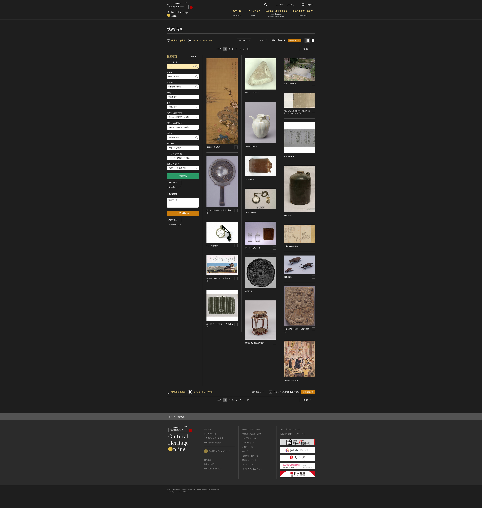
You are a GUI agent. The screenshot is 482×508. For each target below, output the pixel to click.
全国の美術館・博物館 (302, 13)
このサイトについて (285, 5)
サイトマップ (247, 465)
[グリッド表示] (307, 40)
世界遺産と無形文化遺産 (276, 13)
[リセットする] (193, 66)
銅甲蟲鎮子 (288, 277)
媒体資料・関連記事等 (251, 429)
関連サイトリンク (249, 460)
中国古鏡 (248, 291)
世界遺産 (207, 460)
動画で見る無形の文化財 (213, 469)
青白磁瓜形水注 (251, 146)
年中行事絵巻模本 (291, 246)
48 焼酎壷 (287, 215)
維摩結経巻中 (289, 156)
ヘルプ (245, 451)
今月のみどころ (248, 443)
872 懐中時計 (212, 246)
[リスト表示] (312, 40)
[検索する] (196, 66)
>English (309, 5)
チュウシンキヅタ (252, 93)
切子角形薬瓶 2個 (252, 248)
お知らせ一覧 (247, 447)
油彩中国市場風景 (291, 380)
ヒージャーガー (290, 84)
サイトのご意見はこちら (252, 469)
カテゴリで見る (253, 13)
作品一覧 (237, 13)
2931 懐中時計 (251, 212)
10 (248, 49)
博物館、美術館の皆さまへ (252, 434)
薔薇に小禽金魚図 (213, 147)
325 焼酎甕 (249, 179)
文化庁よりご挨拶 (249, 438)
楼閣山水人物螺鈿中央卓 (255, 343)
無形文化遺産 (209, 464)
